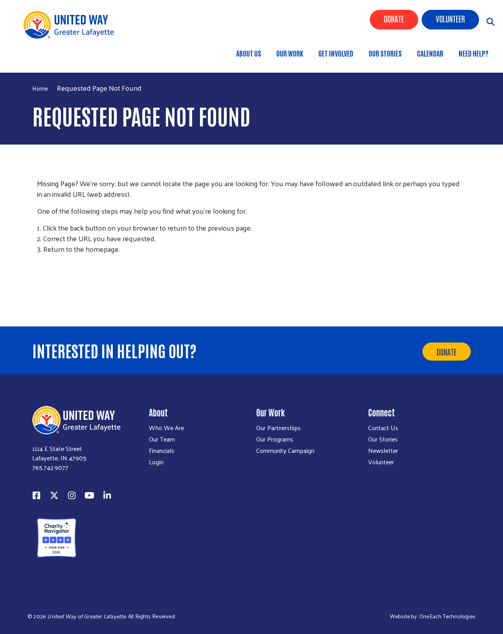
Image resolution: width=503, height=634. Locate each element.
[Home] (68, 25)
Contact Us (383, 427)
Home (45, 57)
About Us (248, 53)
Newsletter (383, 450)
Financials (161, 450)
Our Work (289, 53)
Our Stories (385, 53)
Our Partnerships (278, 427)
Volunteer (450, 18)
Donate (394, 18)
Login (156, 461)
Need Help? (473, 53)
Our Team (162, 439)
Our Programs (274, 439)
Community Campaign (285, 450)
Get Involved (335, 53)
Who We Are (166, 427)
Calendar (430, 53)
